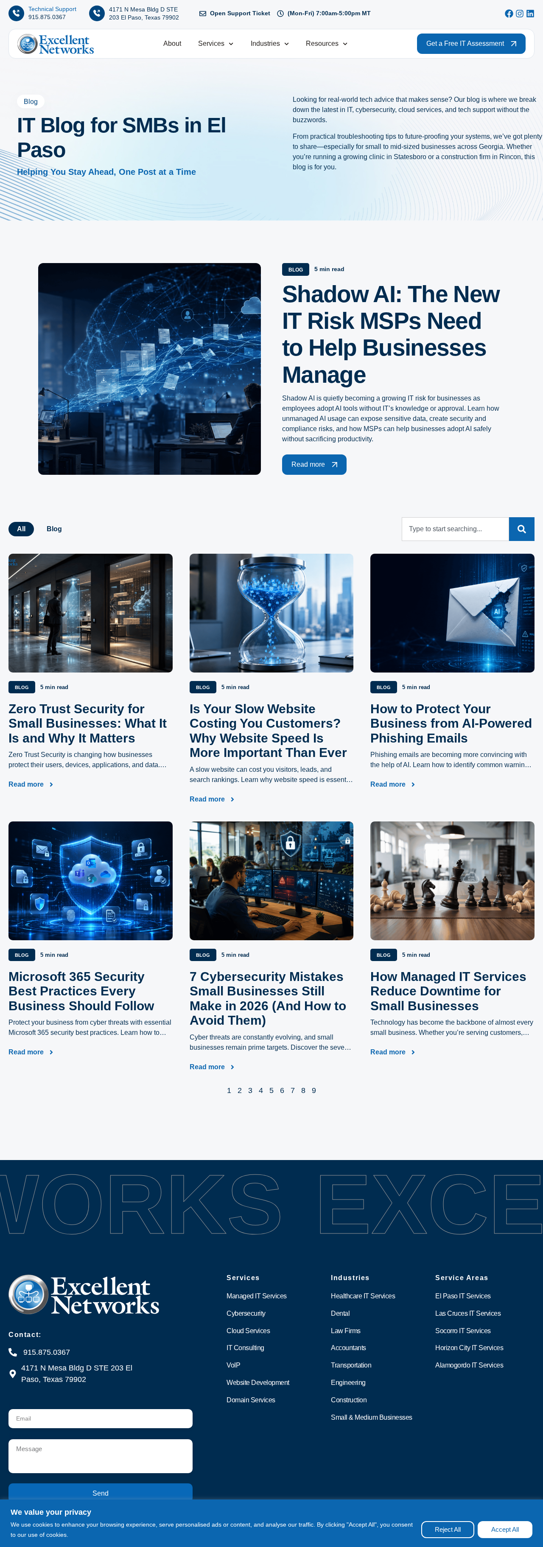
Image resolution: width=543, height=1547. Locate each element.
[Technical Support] (16, 13)
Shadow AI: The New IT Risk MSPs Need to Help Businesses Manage (390, 334)
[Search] (522, 529)
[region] (271, 1523)
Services (211, 43)
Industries (265, 43)
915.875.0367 (47, 17)
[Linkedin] (530, 13)
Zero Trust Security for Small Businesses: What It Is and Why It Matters (87, 723)
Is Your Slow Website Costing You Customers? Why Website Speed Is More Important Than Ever (268, 731)
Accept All (505, 1529)
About (172, 43)
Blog (54, 528)
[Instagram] (519, 13)
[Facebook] (509, 13)
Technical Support (52, 9)
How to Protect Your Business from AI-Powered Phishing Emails (451, 723)
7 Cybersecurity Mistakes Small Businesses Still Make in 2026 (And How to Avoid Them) (268, 999)
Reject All (448, 1529)
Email (17, 1405)
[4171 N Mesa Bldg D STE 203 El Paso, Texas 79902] (97, 13)
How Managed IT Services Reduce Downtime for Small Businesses (448, 991)
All (21, 528)
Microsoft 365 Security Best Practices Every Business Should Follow (81, 991)
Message (22, 1435)
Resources (322, 43)
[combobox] (455, 529)
